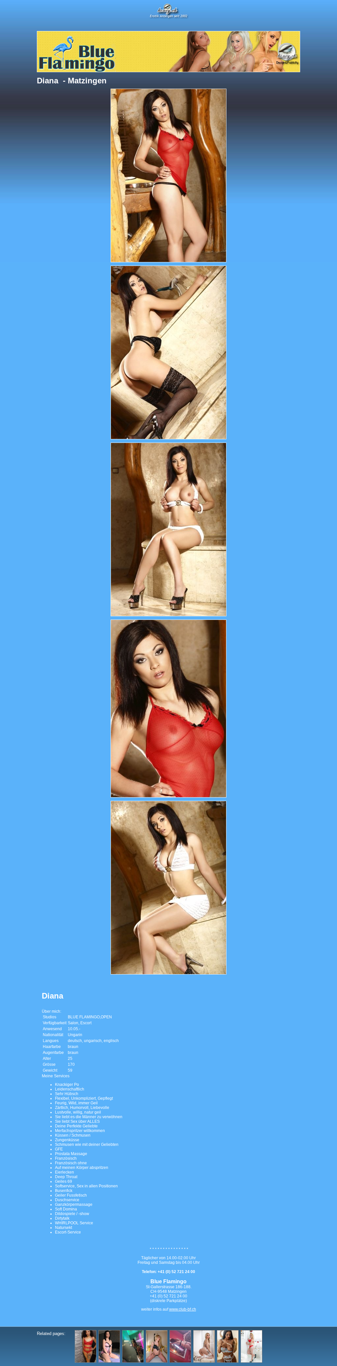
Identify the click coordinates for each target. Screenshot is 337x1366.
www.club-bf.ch (182, 1309)
